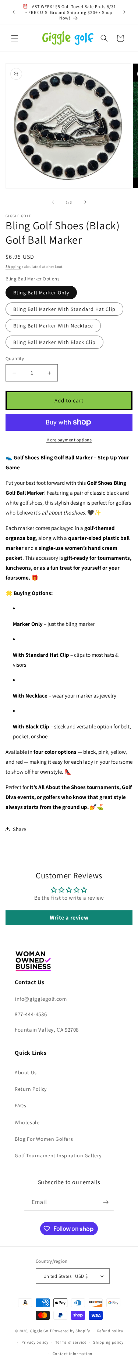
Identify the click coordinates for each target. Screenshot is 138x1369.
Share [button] (19, 829)
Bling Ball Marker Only (41, 292)
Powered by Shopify (71, 1330)
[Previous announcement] (14, 12)
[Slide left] (53, 202)
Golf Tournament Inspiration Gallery (58, 1155)
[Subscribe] (106, 1202)
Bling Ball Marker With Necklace (53, 325)
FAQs (20, 1105)
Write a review (69, 917)
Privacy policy (35, 1342)
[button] (15, 38)
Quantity (15, 358)
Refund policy (110, 1330)
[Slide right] (85, 202)
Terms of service (70, 1342)
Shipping (13, 266)
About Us (26, 1072)
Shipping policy (108, 1342)
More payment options (69, 439)
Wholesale (27, 1122)
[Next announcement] (124, 12)
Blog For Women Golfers (44, 1139)
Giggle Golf (41, 1330)
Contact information (72, 1353)
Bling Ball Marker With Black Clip (54, 342)
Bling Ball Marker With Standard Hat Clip (64, 309)
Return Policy (31, 1089)
